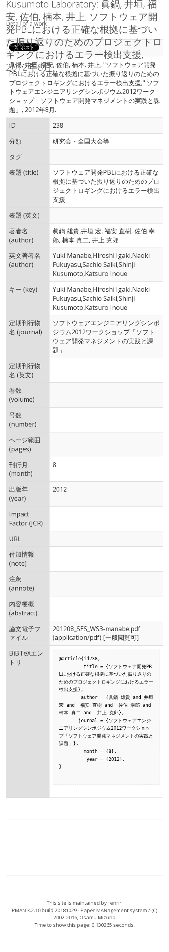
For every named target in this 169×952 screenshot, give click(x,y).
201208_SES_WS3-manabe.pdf (96, 628)
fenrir (114, 902)
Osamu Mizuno (97, 917)
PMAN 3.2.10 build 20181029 (44, 910)
